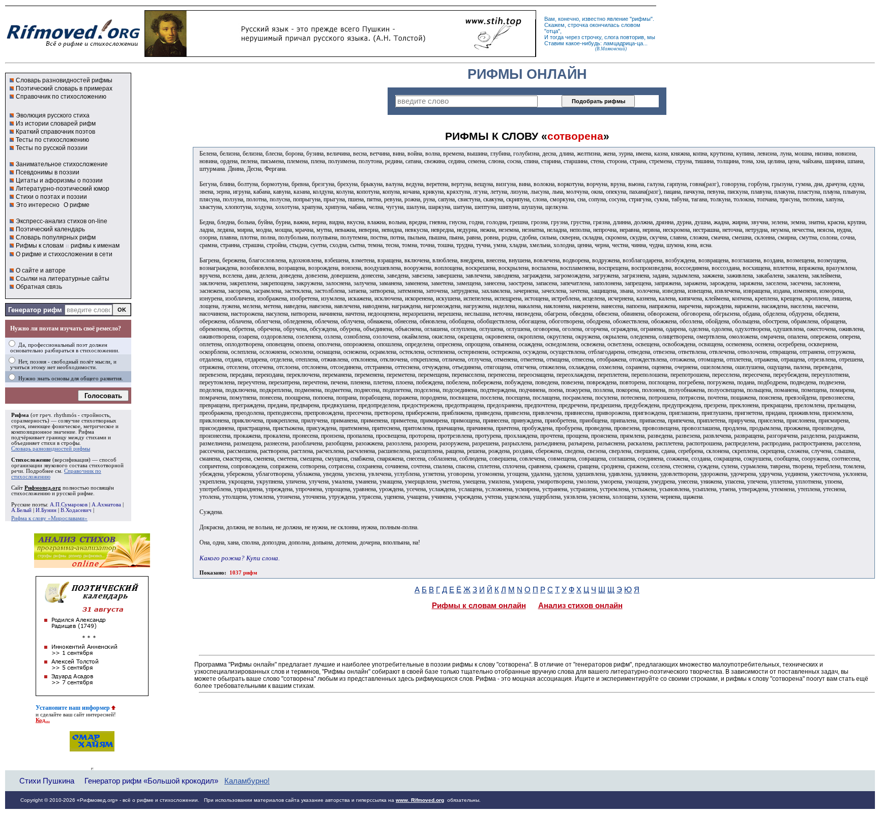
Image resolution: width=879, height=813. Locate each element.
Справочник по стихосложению (61, 96)
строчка (578, 25)
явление (617, 19)
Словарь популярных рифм (56, 237)
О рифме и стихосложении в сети (64, 254)
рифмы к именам (95, 245)
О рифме (77, 204)
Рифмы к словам (40, 245)
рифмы (641, 19)
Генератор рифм (35, 310)
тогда (557, 37)
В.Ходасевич (76, 510)
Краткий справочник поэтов (55, 131)
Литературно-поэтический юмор (62, 188)
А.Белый (21, 510)
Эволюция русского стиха (53, 115)
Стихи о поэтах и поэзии (51, 196)
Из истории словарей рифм (56, 123)
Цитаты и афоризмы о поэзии (59, 180)
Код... (43, 720)
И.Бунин (46, 510)
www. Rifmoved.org (420, 800)
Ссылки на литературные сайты (62, 278)
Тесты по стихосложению (52, 139)
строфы (70, 443)
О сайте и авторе (41, 270)
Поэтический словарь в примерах (64, 88)
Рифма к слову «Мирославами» (49, 518)
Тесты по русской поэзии (51, 148)
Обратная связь (39, 286)
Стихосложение (31, 460)
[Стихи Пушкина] (340, 54)
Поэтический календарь (50, 229)
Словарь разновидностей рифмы (64, 80)
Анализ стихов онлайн (580, 605)
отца (552, 31)
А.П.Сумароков (68, 504)
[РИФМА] (73, 47)
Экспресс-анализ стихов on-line (61, 221)
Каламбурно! (247, 781)
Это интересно (38, 204)
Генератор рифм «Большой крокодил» (151, 780)
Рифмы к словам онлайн (479, 605)
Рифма (20, 415)
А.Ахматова (106, 504)
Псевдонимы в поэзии (47, 172)
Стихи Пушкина (46, 780)
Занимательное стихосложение (62, 164)
